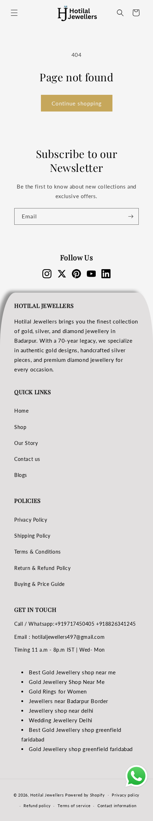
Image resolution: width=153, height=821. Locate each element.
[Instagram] (47, 273)
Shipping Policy (32, 536)
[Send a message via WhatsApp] (136, 776)
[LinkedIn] (106, 273)
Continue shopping (77, 103)
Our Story (26, 443)
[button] (14, 13)
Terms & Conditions (37, 552)
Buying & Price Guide (39, 584)
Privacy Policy (30, 520)
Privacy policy (125, 795)
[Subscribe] (130, 216)
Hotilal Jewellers (47, 794)
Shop (20, 427)
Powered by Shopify (85, 794)
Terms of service (74, 805)
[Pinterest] (76, 273)
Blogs (20, 475)
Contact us (27, 459)
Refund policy (37, 805)
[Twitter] (62, 273)
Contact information (116, 805)
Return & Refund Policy (42, 568)
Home (21, 411)
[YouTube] (91, 273)
